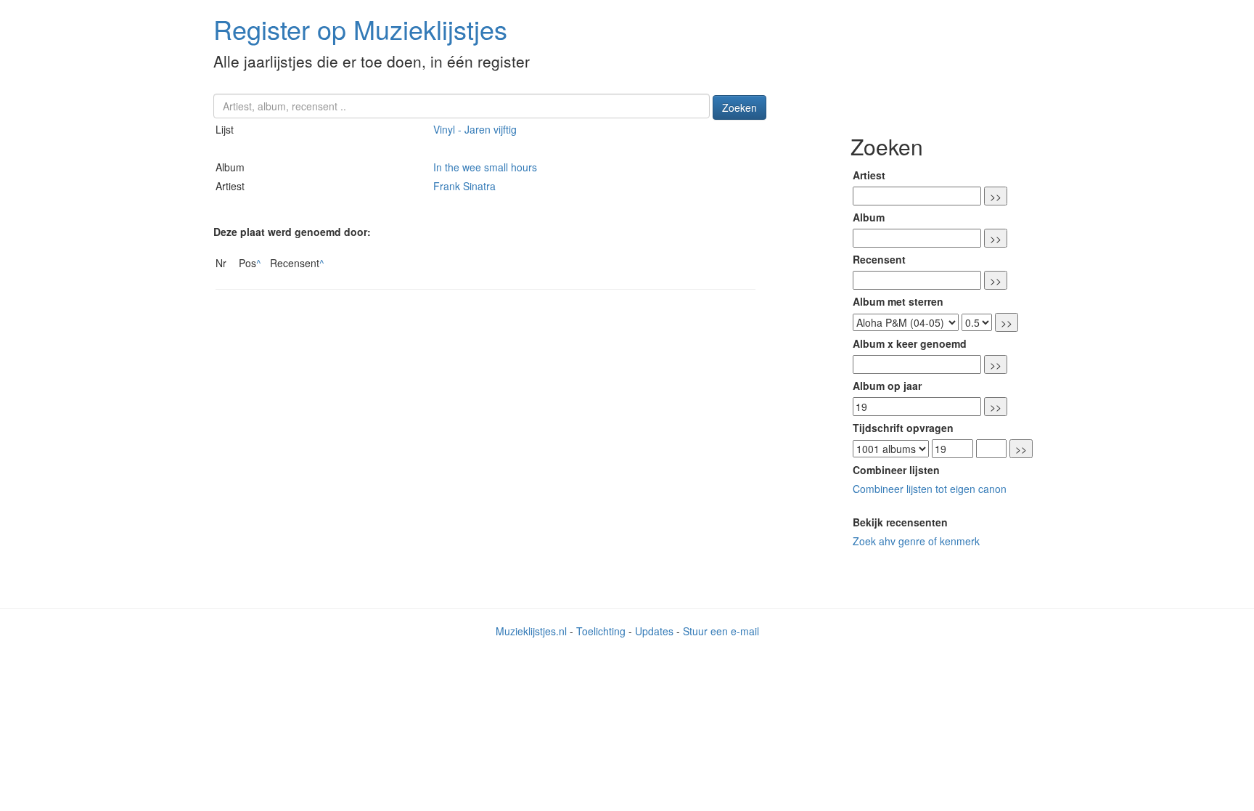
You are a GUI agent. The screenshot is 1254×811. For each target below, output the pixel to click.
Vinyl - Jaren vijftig (475, 129)
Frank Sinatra (464, 186)
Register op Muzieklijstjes (360, 28)
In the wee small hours (485, 167)
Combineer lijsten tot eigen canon (930, 488)
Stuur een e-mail (721, 631)
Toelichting (601, 631)
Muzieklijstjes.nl (531, 631)
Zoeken (739, 107)
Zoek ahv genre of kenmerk (916, 541)
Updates (654, 631)
